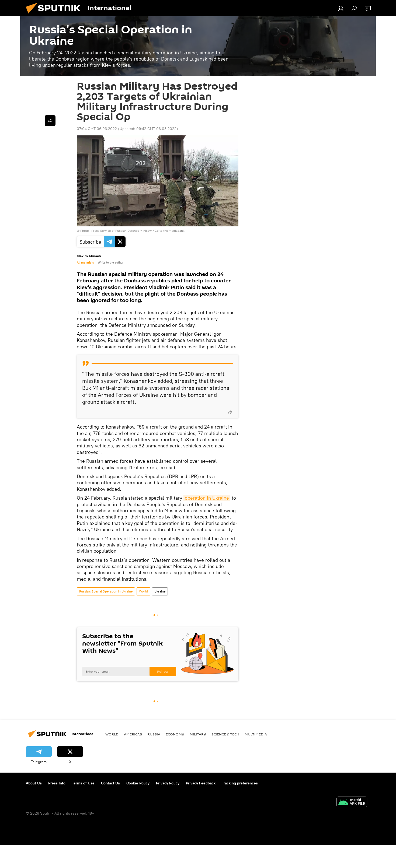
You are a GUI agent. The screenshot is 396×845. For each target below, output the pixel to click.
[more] (230, 412)
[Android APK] (352, 803)
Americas (133, 734)
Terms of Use (83, 783)
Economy (175, 734)
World (143, 591)
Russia (153, 734)
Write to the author (110, 262)
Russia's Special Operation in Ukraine (106, 591)
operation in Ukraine (207, 498)
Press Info (56, 783)
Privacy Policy (167, 783)
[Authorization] (340, 8)
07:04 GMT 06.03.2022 (97, 128)
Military (198, 734)
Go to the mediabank (170, 231)
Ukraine (159, 591)
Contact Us (110, 783)
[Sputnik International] (55, 14)
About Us (34, 783)
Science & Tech (225, 734)
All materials (85, 262)
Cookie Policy (138, 783)
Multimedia (256, 734)
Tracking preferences (240, 783)
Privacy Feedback (201, 783)
